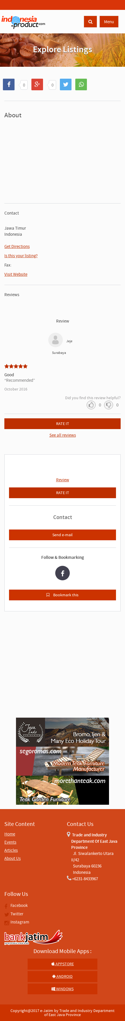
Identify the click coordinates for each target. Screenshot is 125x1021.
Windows (64, 988)
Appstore (64, 963)
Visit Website (15, 274)
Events (10, 842)
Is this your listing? (21, 255)
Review (62, 479)
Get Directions (17, 246)
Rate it (62, 423)
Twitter (16, 913)
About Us (12, 858)
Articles (11, 850)
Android (64, 976)
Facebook (19, 905)
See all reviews (62, 435)
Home (9, 834)
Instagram (19, 922)
